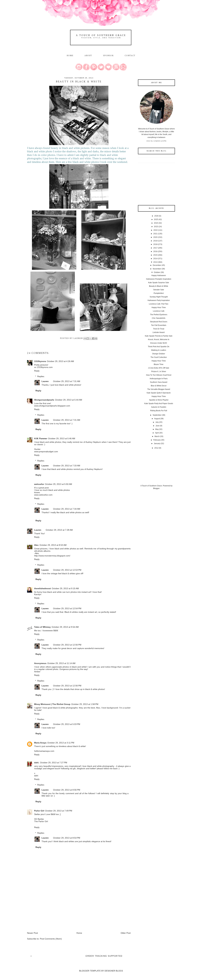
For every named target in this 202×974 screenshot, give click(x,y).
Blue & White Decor (159, 386)
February (157, 440)
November (157, 269)
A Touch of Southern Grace (101, 35)
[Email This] (84, 338)
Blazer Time (158, 364)
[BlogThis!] (87, 338)
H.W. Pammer (40, 438)
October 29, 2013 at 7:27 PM (53, 762)
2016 (155, 251)
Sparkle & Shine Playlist (158, 400)
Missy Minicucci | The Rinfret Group (52, 704)
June (158, 426)
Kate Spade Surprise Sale (158, 283)
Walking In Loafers (158, 350)
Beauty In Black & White (158, 286)
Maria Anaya (40, 743)
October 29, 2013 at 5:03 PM (66, 724)
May (157, 429)
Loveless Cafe (158, 311)
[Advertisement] (49, 910)
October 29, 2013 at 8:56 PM (66, 790)
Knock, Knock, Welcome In (158, 339)
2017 (155, 248)
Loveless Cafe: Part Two (158, 304)
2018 (155, 244)
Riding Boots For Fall (158, 411)
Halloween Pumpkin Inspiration (158, 279)
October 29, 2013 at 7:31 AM (66, 381)
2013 (155, 262)
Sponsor (108, 55)
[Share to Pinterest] (96, 338)
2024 (156, 223)
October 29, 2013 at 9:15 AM (65, 588)
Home (70, 55)
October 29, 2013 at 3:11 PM (60, 743)
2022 (155, 230)
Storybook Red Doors (158, 322)
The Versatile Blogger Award (158, 389)
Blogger (156, 488)
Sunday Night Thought (159, 297)
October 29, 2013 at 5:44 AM (68, 400)
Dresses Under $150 (158, 343)
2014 (155, 259)
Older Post (126, 933)
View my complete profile (156, 141)
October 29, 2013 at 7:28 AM (59, 530)
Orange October (158, 354)
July (157, 422)
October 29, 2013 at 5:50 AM (58, 484)
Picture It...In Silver (158, 371)
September (157, 415)
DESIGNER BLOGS (114, 971)
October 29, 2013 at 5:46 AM (61, 438)
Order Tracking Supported (103, 956)
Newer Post (32, 933)
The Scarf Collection (159, 357)
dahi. (36, 762)
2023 (156, 227)
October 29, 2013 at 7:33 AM (66, 465)
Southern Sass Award (158, 382)
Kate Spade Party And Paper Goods (158, 403)
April (157, 433)
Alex (36, 545)
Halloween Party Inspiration (159, 300)
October (157, 272)
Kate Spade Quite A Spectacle (159, 393)
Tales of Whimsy (42, 627)
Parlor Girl (39, 811)
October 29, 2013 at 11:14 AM (61, 663)
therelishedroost (42, 588)
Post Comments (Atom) (51, 939)
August (157, 419)
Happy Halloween (158, 275)
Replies (40, 376)
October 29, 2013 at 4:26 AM (60, 361)
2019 (155, 241)
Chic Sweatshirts (158, 318)
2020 (155, 237)
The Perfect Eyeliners (158, 315)
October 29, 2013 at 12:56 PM (67, 645)
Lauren (45, 381)
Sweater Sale (158, 290)
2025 (156, 219)
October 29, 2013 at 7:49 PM (58, 811)
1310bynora (40, 361)
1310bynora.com (45, 367)
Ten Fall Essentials (158, 325)
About (89, 55)
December (157, 265)
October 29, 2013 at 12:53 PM (67, 570)
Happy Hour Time (159, 307)
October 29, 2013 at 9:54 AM (65, 627)
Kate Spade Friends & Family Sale (158, 336)
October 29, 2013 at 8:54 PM (66, 838)
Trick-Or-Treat (158, 329)
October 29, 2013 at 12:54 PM (67, 608)
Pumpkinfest (159, 293)
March (157, 436)
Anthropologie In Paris (159, 379)
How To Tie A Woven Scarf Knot (158, 375)
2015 (155, 255)
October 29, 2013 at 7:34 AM (66, 509)
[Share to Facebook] (93, 338)
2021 (155, 234)
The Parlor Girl (41, 821)
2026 (156, 216)
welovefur (39, 484)
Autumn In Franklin (158, 407)
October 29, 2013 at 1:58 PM (84, 704)
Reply (36, 371)
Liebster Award (159, 332)
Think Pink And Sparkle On (158, 347)
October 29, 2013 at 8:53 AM (53, 545)
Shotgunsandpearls (44, 400)
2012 (156, 448)
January (157, 443)
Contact (130, 55)
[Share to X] (90, 338)
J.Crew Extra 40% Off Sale (158, 368)
